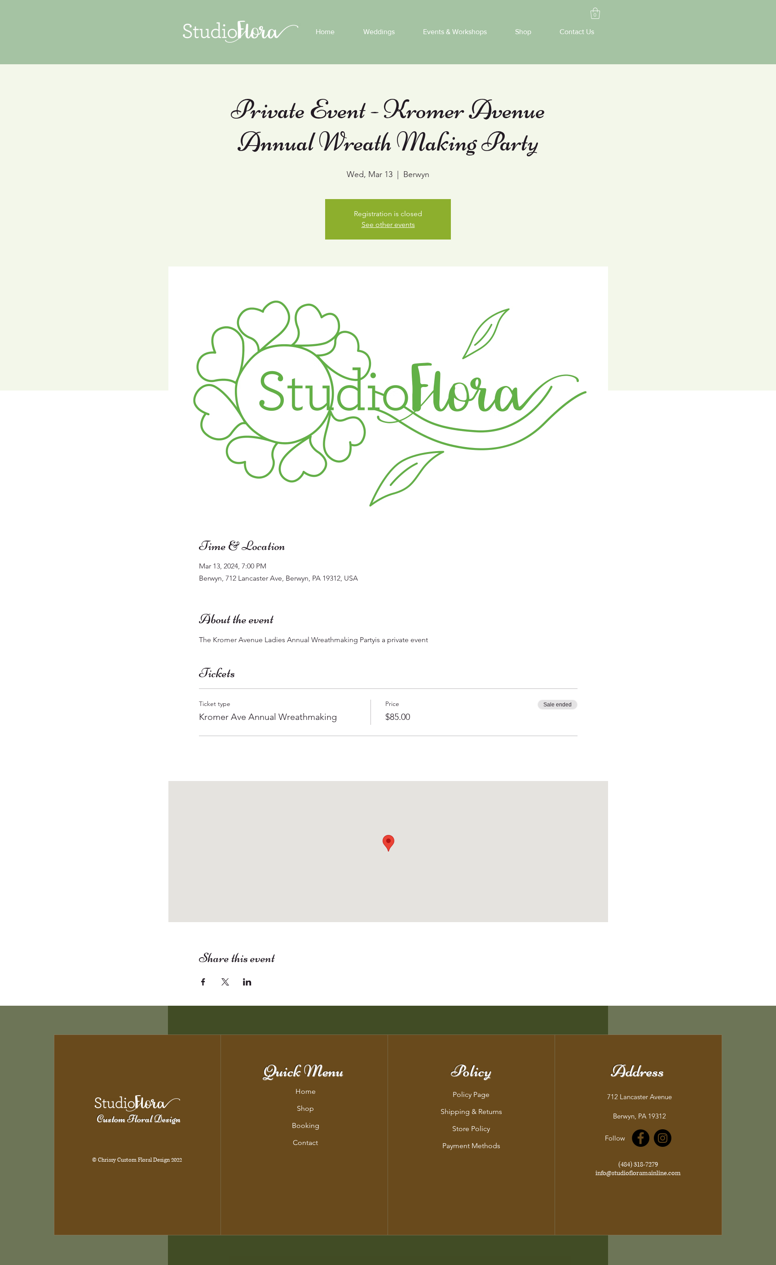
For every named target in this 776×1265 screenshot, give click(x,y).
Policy (471, 1071)
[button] (595, 13)
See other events (388, 224)
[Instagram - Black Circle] (662, 1138)
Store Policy (471, 1128)
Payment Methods (471, 1145)
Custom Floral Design (139, 1119)
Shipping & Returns (471, 1111)
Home (305, 1091)
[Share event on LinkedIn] (247, 981)
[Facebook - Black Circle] (640, 1138)
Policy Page (471, 1094)
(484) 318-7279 (638, 1164)
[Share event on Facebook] (203, 981)
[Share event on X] (225, 981)
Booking (305, 1125)
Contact (305, 1142)
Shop (305, 1108)
